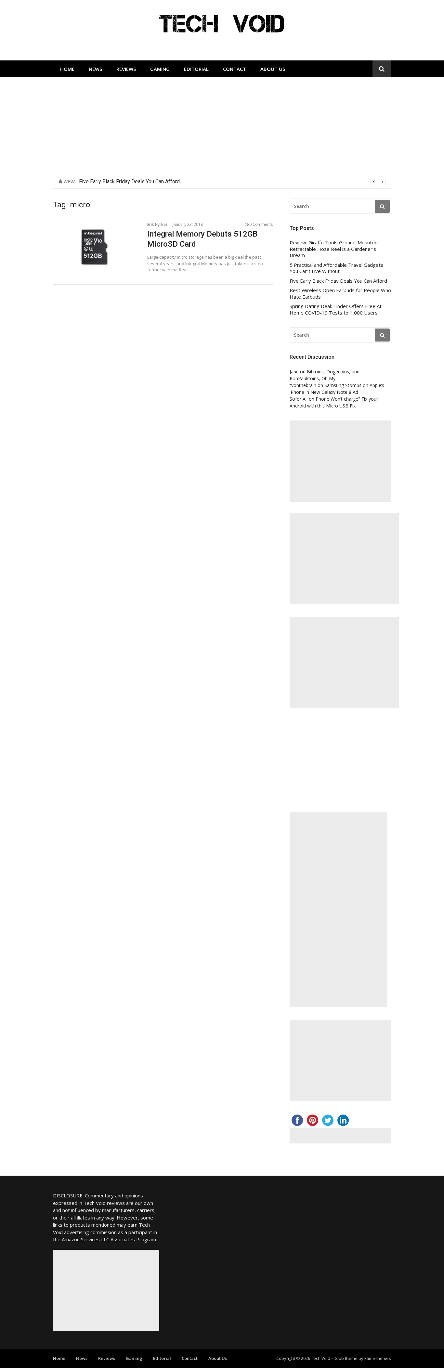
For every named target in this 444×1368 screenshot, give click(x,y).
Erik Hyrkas (157, 224)
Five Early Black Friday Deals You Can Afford (129, 181)
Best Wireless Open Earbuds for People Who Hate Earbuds (340, 293)
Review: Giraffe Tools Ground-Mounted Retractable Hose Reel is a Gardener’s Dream (334, 248)
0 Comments (261, 224)
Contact (234, 69)
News (95, 69)
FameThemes (377, 1358)
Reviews (126, 69)
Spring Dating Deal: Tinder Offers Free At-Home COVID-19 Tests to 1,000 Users (337, 309)
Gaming (160, 69)
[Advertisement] (222, 126)
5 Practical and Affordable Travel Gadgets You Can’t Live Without (336, 268)
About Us (272, 69)
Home (67, 69)
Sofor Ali (298, 399)
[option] (232, 181)
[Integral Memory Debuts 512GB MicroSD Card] (95, 247)
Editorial (196, 69)
